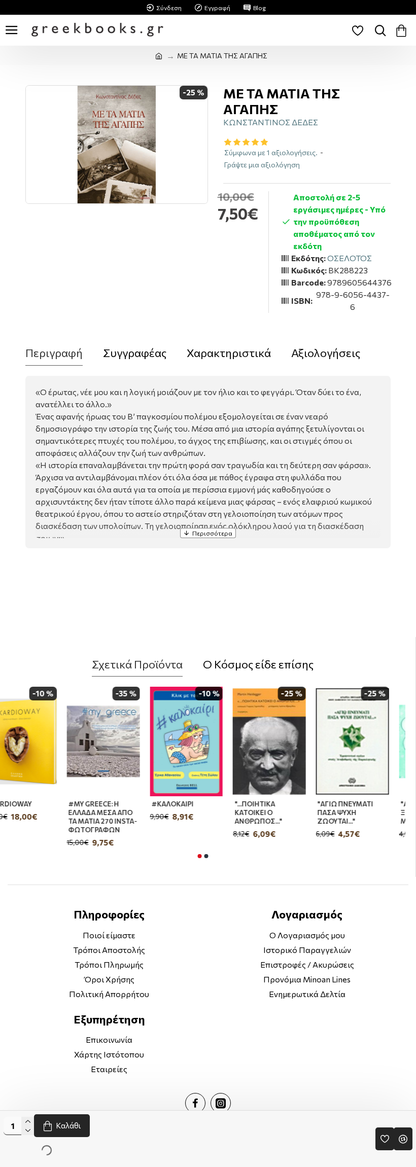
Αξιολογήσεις (325, 353)
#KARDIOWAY (25, 804)
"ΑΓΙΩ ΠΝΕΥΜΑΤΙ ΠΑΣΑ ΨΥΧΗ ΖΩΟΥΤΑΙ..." (362, 812)
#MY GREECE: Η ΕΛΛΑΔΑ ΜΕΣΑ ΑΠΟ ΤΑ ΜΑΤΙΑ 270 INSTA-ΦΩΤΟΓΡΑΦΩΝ (119, 817)
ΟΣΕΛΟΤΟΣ (349, 258)
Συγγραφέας (134, 353)
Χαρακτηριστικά (229, 353)
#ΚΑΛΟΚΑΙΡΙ (189, 804)
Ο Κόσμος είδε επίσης (258, 664)
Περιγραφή (54, 353)
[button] (199, 856)
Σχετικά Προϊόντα (137, 664)
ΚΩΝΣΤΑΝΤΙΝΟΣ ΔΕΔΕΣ (270, 122)
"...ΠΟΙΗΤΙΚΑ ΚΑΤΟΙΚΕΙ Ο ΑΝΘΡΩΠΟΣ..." (274, 812)
